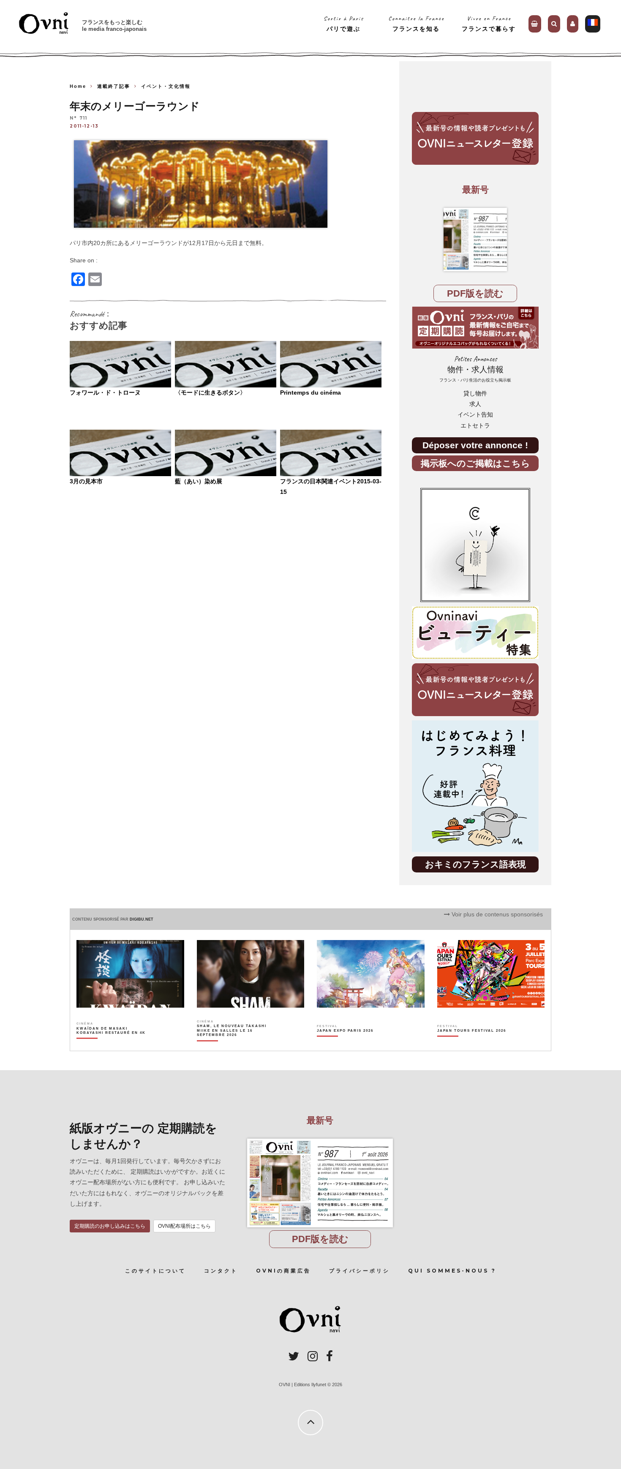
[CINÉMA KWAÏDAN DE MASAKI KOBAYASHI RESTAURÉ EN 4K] (111, 1045)
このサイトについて (155, 1270)
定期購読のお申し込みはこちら (109, 1226)
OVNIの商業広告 (283, 1270)
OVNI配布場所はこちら (184, 1226)
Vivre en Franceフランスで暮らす (489, 23)
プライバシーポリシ (359, 1270)
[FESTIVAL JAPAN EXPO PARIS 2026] (345, 1045)
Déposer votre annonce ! (475, 445)
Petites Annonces (475, 368)
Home (78, 86)
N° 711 (78, 118)
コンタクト (221, 1270)
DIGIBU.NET (141, 919)
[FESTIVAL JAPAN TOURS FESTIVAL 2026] (471, 1045)
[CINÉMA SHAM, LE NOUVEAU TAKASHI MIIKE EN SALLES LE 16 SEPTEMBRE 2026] (232, 1045)
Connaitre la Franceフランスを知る (416, 23)
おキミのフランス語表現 (475, 864)
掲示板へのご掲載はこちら (475, 463)
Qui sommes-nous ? (452, 1270)
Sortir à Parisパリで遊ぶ (344, 23)
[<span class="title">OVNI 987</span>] (475, 239)
